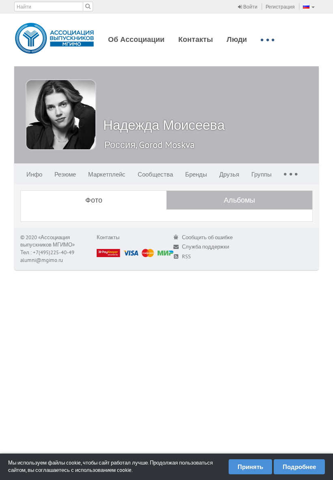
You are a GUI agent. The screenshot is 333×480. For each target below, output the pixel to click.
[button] (309, 6)
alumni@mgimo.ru (41, 260)
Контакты (195, 39)
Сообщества (155, 174)
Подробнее (299, 467)
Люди (237, 39)
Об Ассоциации (136, 39)
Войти (249, 7)
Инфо (34, 174)
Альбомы (239, 200)
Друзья (229, 174)
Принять (250, 467)
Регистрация (280, 7)
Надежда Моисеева (164, 124)
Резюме (65, 174)
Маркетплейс (106, 174)
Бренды (196, 174)
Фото (93, 200)
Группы (261, 174)
